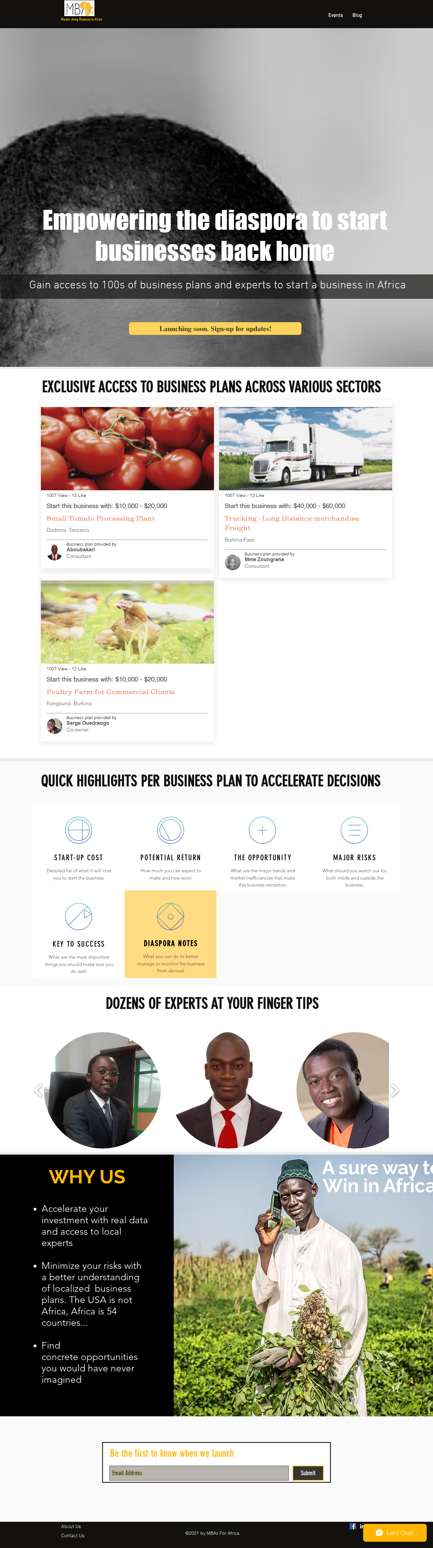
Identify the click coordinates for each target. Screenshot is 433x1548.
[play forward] (394, 1090)
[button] (102, 1090)
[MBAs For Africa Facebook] (353, 1526)
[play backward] (38, 1090)
